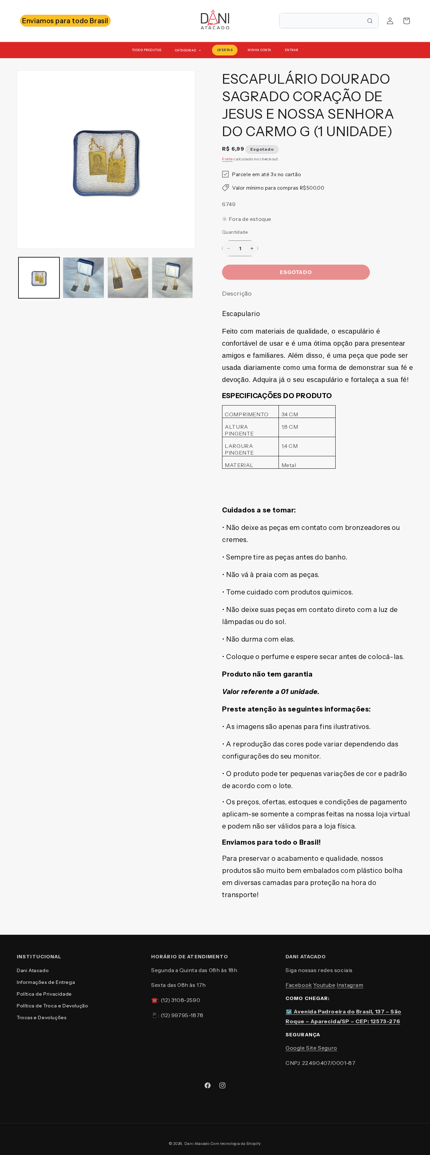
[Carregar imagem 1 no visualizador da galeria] (38, 277)
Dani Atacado (33, 970)
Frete (227, 158)
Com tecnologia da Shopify (236, 1143)
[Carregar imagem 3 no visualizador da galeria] (128, 277)
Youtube (324, 984)
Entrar (291, 50)
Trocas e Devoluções (41, 1017)
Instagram (350, 984)
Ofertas (225, 50)
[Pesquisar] (369, 20)
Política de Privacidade (44, 994)
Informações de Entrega (46, 982)
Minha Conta (259, 50)
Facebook (299, 984)
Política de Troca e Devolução (52, 1006)
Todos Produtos (147, 50)
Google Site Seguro (311, 1047)
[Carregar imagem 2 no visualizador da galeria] (83, 277)
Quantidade (235, 232)
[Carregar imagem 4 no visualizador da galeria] (172, 277)
